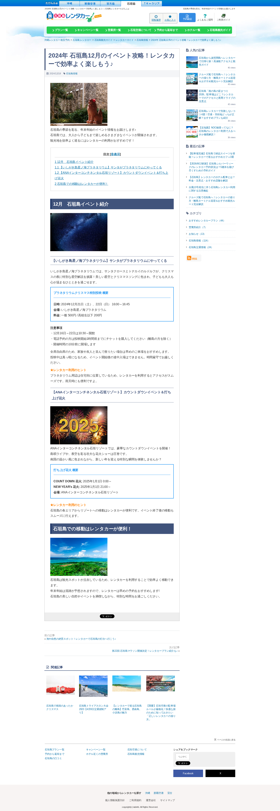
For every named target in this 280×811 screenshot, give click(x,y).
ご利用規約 (135, 800)
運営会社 (151, 800)
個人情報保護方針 (115, 800)
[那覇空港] (90, 3)
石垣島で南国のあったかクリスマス (59, 707)
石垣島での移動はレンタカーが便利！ (81, 183)
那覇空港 (158, 793)
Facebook (188, 773)
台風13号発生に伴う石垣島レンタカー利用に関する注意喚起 (212, 189)
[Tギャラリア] (152, 3)
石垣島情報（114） (199, 240)
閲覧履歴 (156, 20)
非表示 (115, 154)
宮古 (169, 793)
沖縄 (147, 793)
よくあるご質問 (204, 17)
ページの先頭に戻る (226, 740)
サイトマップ (167, 800)
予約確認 (187, 19)
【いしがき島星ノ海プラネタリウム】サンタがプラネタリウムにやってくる (108, 167)
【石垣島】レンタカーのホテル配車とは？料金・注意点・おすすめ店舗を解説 (212, 179)
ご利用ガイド (222, 17)
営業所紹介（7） (198, 227)
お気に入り (170, 20)
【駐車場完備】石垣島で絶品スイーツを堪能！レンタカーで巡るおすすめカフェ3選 (212, 155)
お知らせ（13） (197, 233)
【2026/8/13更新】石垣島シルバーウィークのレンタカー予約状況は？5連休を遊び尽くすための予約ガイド (211, 167)
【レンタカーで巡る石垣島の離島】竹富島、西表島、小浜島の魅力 (127, 709)
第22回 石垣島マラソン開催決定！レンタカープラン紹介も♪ (145, 650)
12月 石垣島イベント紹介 (74, 161)
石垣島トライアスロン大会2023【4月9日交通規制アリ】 (93, 709)
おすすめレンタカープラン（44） (207, 220)
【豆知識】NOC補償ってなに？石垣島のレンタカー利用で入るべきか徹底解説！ (217, 131)
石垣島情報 (71, 73)
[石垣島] (131, 3)
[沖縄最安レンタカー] (69, 3)
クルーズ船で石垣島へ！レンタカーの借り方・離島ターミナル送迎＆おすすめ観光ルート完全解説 (217, 78)
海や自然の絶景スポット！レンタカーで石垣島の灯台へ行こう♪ (81, 638)
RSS (194, 258)
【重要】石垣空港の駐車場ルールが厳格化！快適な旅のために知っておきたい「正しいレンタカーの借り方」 (161, 712)
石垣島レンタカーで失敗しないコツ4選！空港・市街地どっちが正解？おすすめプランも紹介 (217, 114)
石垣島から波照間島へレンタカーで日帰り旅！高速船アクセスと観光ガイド (217, 61)
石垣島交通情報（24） (201, 247)
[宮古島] (110, 3)
